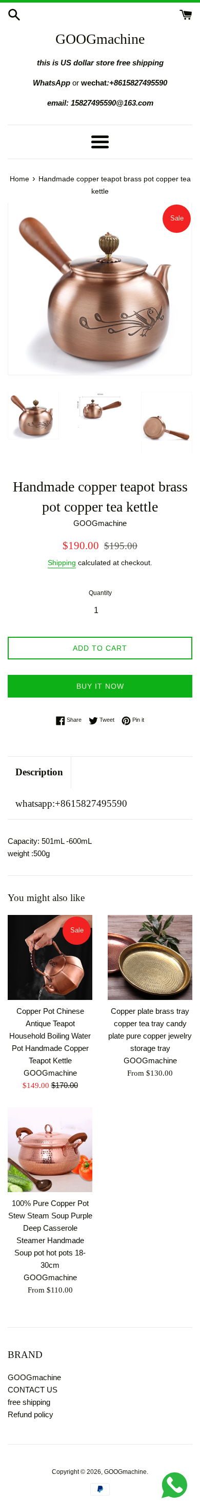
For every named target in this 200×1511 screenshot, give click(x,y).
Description (39, 772)
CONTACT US (32, 1389)
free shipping (29, 1402)
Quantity (100, 593)
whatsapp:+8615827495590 (71, 803)
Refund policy (30, 1414)
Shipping (62, 562)
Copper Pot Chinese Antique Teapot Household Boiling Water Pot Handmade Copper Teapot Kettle (50, 1036)
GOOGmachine (100, 39)
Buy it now (100, 686)
